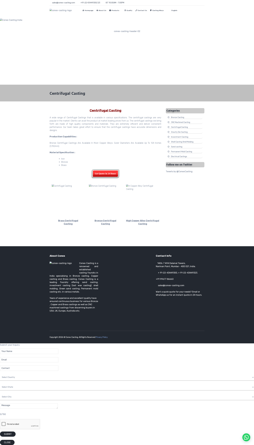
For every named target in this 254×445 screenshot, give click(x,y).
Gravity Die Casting (179, 132)
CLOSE (7, 442)
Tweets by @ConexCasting (179, 171)
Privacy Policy (102, 337)
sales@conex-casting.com (171, 285)
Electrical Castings (179, 156)
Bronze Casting (177, 117)
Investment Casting (179, 137)
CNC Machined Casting (180, 122)
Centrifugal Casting (179, 127)
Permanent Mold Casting (181, 152)
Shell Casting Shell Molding (182, 142)
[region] (127, 50)
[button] (127, 78)
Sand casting (176, 147)
